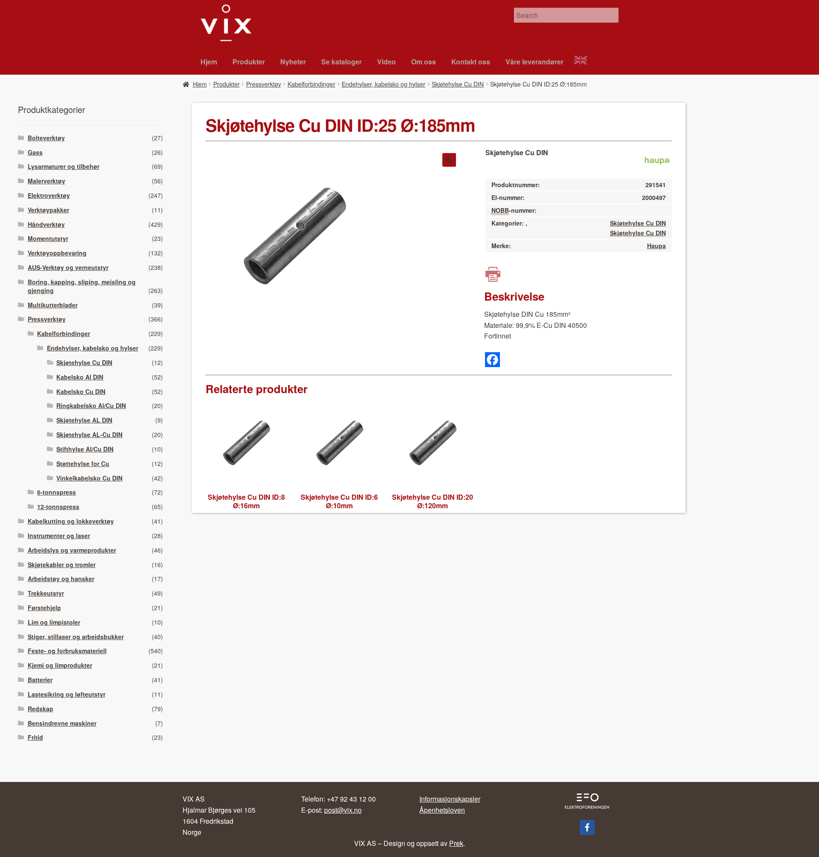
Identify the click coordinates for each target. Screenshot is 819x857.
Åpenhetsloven (442, 810)
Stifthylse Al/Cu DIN (84, 449)
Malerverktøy (46, 181)
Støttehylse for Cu (82, 463)
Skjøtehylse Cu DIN (458, 84)
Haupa (656, 245)
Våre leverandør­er (534, 62)
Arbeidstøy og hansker (61, 578)
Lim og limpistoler (54, 622)
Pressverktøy (263, 84)
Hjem (208, 62)
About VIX (584, 61)
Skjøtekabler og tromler (62, 564)
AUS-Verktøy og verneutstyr (68, 267)
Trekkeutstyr (46, 593)
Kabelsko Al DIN (79, 377)
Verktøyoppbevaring (57, 253)
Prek (456, 843)
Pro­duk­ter (248, 62)
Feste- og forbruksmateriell (67, 650)
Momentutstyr (48, 238)
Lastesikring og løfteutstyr (66, 694)
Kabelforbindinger (311, 84)
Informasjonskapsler (449, 799)
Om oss (423, 62)
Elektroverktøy (49, 195)
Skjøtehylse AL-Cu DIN (89, 434)
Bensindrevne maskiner (62, 723)
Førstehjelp (44, 607)
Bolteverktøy (46, 137)
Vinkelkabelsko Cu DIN (89, 478)
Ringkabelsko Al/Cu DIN (91, 405)
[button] (449, 160)
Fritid (35, 737)
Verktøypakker (48, 210)
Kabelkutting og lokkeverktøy (71, 521)
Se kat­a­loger (341, 62)
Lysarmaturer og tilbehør (63, 166)
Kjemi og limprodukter (60, 665)
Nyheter (293, 62)
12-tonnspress (58, 506)
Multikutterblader (53, 305)
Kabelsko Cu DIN (80, 391)
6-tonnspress (56, 492)
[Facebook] (492, 359)
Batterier (40, 679)
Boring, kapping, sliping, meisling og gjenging (82, 286)
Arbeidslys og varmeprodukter (72, 550)
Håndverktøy (46, 224)
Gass (35, 152)
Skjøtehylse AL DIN (84, 420)
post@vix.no (343, 810)
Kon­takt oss (470, 62)
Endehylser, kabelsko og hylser (383, 84)
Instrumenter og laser (59, 535)
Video (386, 62)
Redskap (40, 708)
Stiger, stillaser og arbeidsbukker (76, 636)
